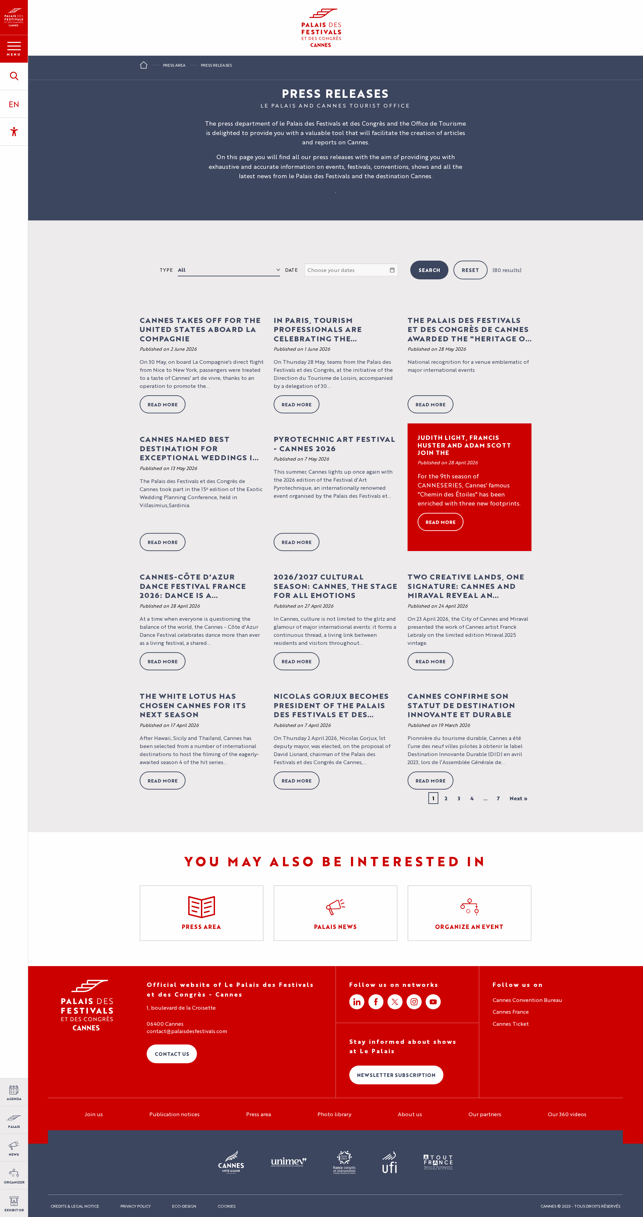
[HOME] (144, 67)
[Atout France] (438, 1162)
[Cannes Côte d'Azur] (231, 1162)
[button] (14, 76)
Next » (518, 798)
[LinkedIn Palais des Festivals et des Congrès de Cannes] (356, 1001)
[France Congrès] (344, 1162)
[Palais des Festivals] (14, 17)
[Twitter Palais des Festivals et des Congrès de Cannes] (395, 1001)
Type (166, 270)
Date (291, 270)
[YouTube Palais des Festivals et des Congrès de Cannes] (433, 1001)
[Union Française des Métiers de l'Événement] (288, 1162)
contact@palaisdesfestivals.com (187, 1031)
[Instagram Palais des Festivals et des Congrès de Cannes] (414, 1001)
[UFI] (389, 1162)
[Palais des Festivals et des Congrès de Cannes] (87, 1005)
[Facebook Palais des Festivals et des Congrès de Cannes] (375, 1001)
